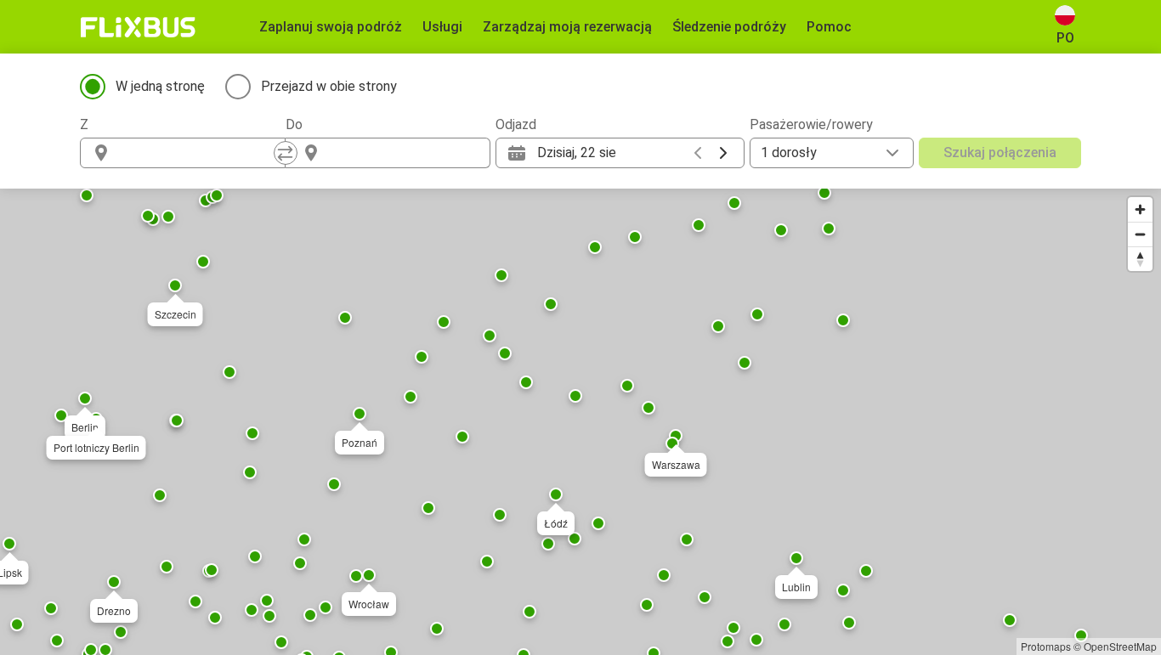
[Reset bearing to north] (1140, 258)
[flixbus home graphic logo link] (138, 27)
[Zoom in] (1140, 209)
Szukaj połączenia (999, 152)
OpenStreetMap (1120, 646)
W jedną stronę (160, 86)
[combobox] (198, 153)
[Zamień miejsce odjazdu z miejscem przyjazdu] (285, 153)
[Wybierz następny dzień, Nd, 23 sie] (723, 153)
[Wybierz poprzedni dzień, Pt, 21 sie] (698, 153)
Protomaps (1046, 646)
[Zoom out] (1140, 234)
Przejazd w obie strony (329, 86)
